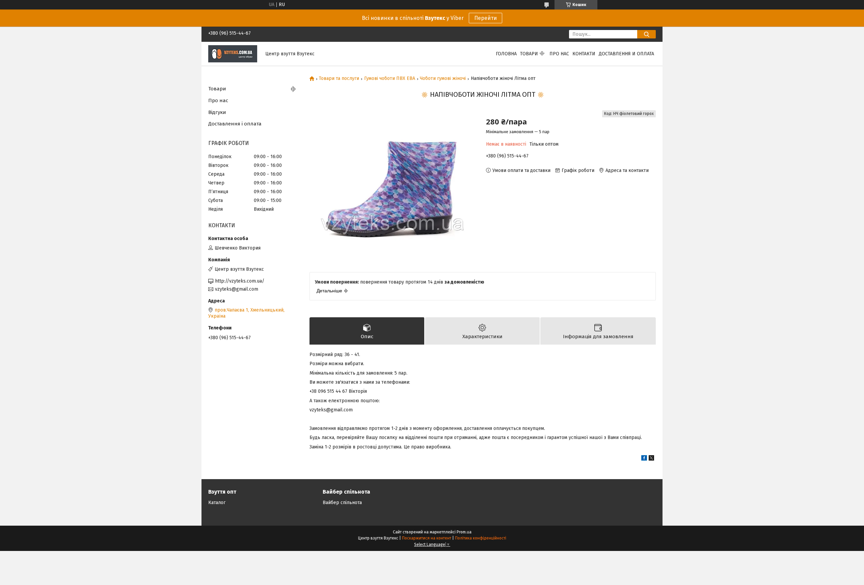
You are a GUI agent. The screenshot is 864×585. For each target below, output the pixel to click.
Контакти (583, 54)
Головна (506, 54)
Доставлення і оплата (235, 124)
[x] (651, 459)
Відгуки (217, 112)
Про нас (559, 54)
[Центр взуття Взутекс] (232, 53)
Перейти (485, 18)
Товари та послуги (339, 78)
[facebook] (644, 459)
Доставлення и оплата (626, 54)
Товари (529, 54)
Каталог (216, 502)
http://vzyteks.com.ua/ (239, 281)
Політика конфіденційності (480, 538)
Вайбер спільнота (342, 502)
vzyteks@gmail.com (236, 289)
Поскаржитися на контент (426, 538)
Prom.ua (464, 532)
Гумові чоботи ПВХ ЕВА (389, 78)
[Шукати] (646, 34)
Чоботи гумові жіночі (443, 78)
